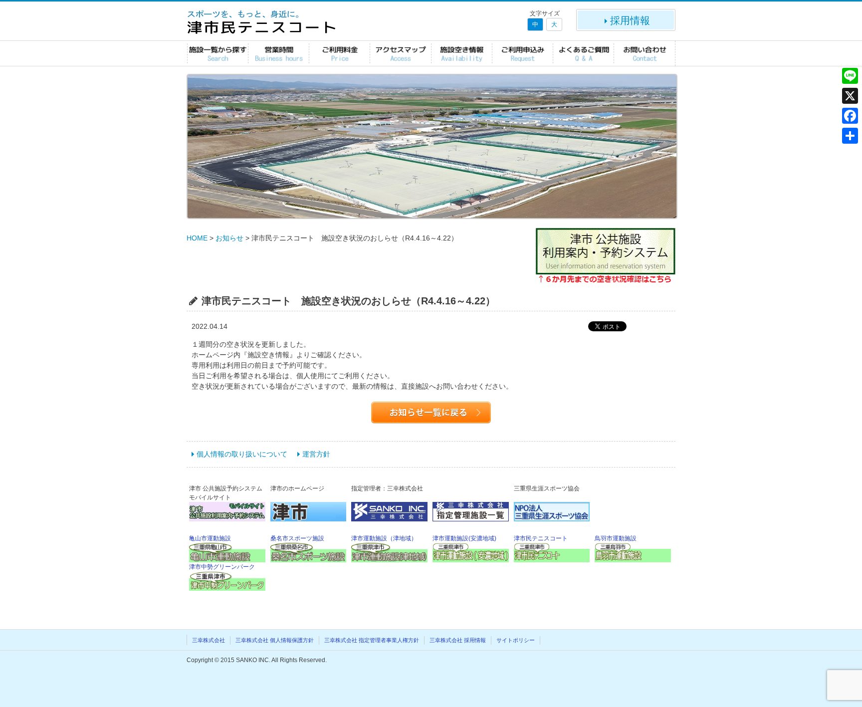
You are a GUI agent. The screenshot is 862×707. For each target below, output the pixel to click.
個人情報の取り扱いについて (242, 454)
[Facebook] (850, 116)
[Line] (850, 76)
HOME (197, 238)
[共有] (850, 136)
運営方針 (316, 454)
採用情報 (630, 20)
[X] (850, 96)
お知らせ (229, 238)
